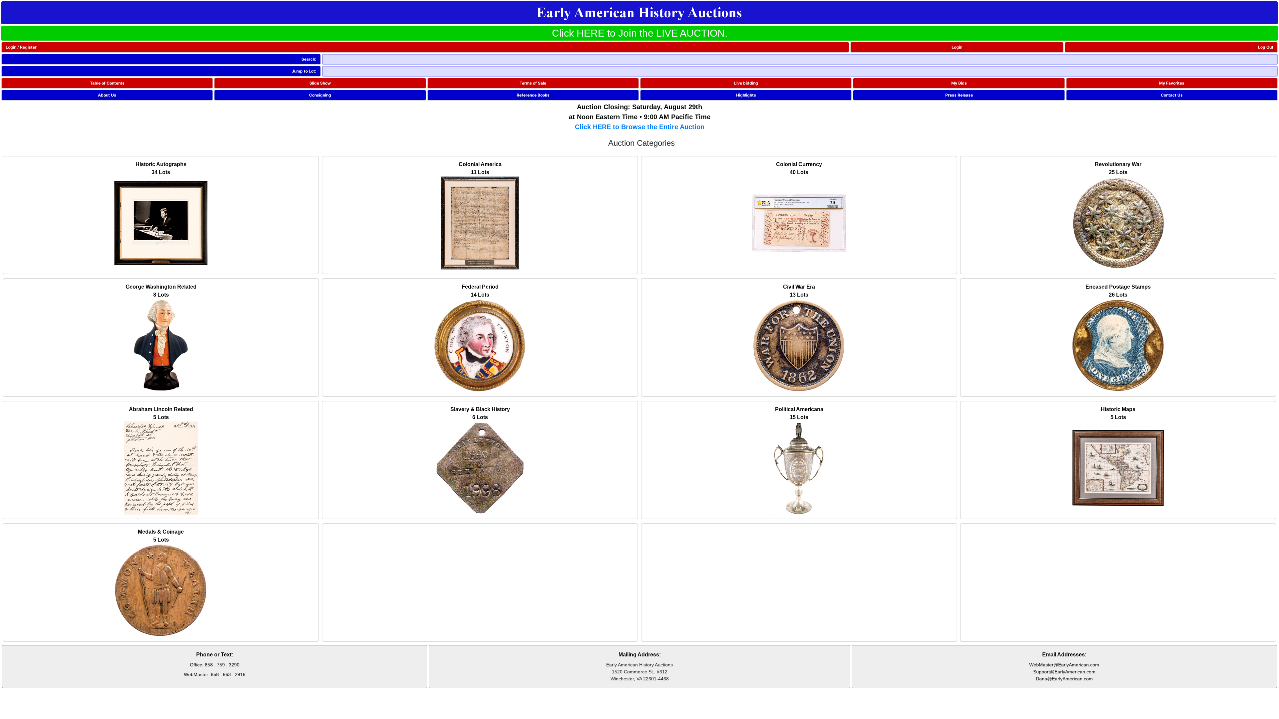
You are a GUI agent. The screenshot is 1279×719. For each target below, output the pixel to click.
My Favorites (1171, 83)
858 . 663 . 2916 (228, 674)
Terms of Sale (533, 83)
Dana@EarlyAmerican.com (1064, 678)
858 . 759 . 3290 (222, 664)
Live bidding (746, 83)
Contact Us (1172, 95)
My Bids (959, 83)
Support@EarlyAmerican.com (1064, 671)
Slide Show (320, 83)
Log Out (1265, 47)
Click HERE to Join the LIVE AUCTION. (639, 33)
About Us (107, 95)
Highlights (746, 95)
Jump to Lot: (304, 71)
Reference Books (533, 95)
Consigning (320, 95)
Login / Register (21, 47)
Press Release (959, 95)
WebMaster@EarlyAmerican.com (1064, 664)
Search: (308, 59)
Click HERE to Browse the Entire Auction (639, 126)
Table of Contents (107, 83)
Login (957, 47)
